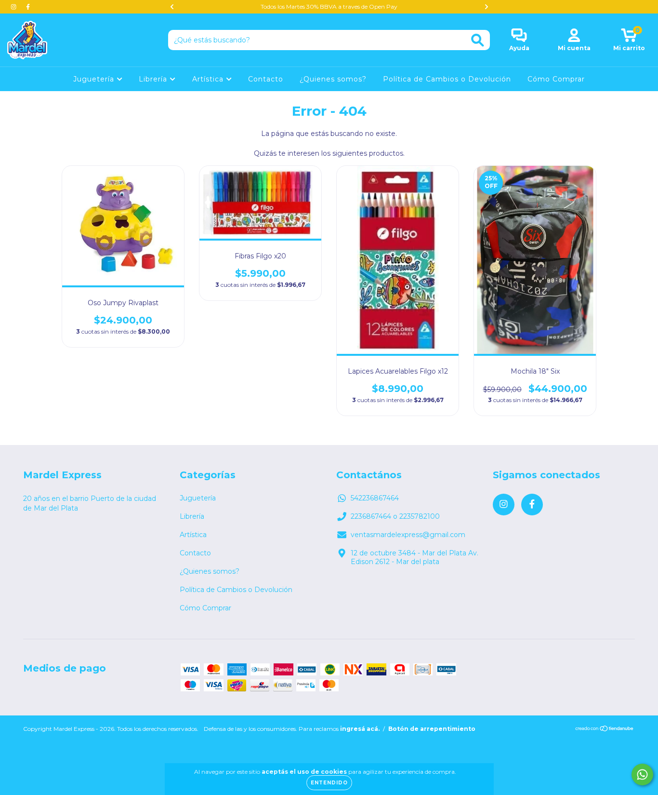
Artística (209, 79)
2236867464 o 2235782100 (395, 516)
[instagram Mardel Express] (14, 6)
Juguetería (95, 79)
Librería (154, 79)
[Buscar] (477, 40)
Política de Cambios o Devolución (447, 79)
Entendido (329, 783)
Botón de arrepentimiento (431, 728)
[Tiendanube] (605, 729)
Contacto (265, 79)
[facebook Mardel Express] (28, 6)
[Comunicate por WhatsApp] (642, 774)
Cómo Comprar (556, 79)
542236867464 (375, 498)
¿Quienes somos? (333, 79)
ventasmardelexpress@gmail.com (408, 534)
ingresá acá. (360, 728)
